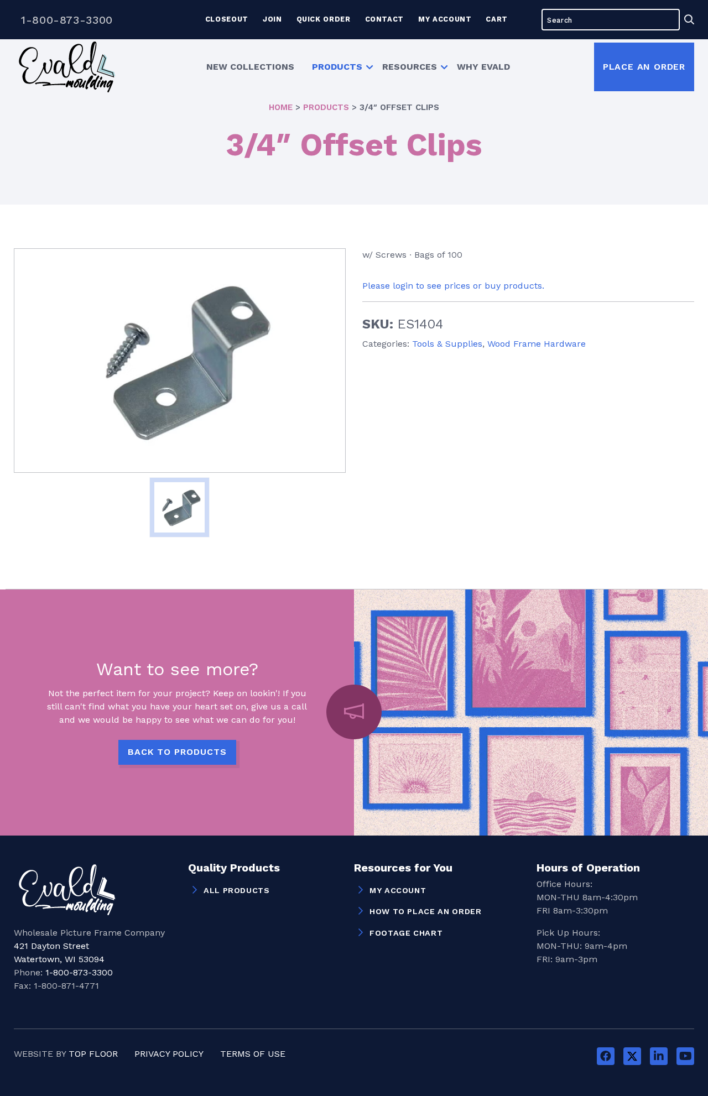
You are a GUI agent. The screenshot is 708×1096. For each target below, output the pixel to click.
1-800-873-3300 (67, 20)
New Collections (250, 66)
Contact (384, 19)
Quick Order (323, 19)
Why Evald (483, 66)
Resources (409, 66)
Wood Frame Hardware (536, 343)
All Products (237, 890)
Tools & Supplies (447, 343)
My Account (444, 19)
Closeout (226, 19)
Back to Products (177, 752)
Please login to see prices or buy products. (453, 285)
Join (272, 19)
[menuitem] (250, 66)
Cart (497, 19)
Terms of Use (252, 1053)
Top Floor (93, 1053)
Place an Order (644, 66)
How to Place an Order (425, 911)
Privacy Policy (169, 1053)
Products (337, 66)
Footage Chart (405, 932)
